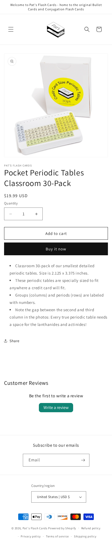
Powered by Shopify (62, 528)
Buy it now (56, 248)
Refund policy (91, 528)
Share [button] (15, 340)
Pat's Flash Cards (35, 528)
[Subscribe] (83, 460)
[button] (11, 29)
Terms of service (57, 536)
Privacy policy (31, 536)
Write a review (56, 407)
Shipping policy (85, 536)
